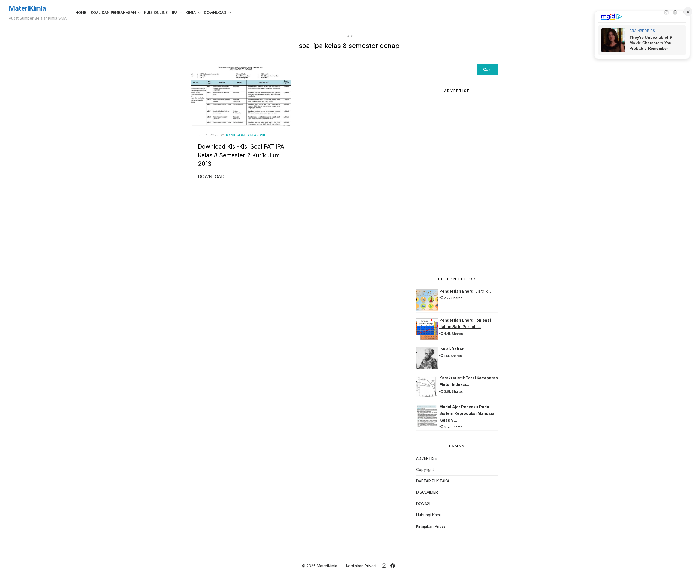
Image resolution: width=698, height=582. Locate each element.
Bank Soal (236, 135)
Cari (487, 69)
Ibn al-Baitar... (453, 349)
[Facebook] (392, 565)
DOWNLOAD (215, 12)
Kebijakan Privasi (431, 526)
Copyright (425, 469)
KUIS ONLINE (156, 12)
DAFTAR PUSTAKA (432, 481)
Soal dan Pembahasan (113, 12)
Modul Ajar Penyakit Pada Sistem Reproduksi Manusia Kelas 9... (466, 413)
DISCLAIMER (427, 492)
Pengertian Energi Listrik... (465, 291)
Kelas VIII (256, 135)
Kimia (191, 12)
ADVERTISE (426, 458)
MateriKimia (27, 8)
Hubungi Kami (428, 514)
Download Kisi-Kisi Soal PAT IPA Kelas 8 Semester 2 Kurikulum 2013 (241, 155)
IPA (174, 12)
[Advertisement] (457, 181)
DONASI (423, 503)
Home (80, 12)
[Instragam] (384, 565)
